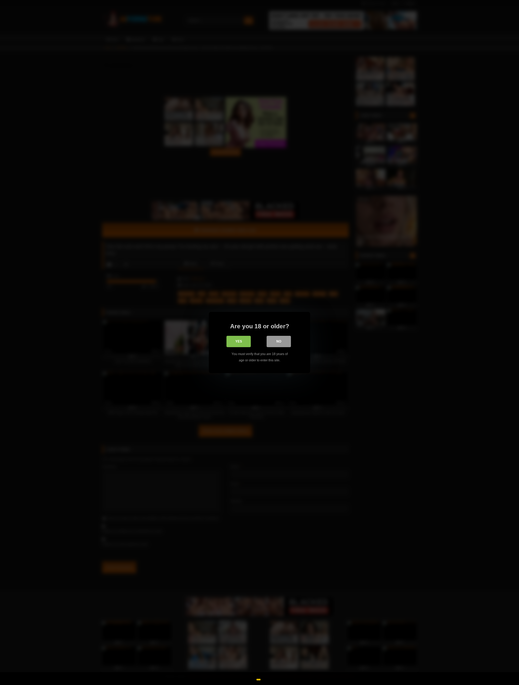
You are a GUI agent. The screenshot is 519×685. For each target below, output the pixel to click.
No (278, 341)
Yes (238, 341)
